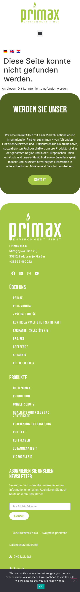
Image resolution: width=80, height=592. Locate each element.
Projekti (19, 339)
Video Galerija (23, 363)
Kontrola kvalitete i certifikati (37, 322)
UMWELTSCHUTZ (24, 404)
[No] (74, 580)
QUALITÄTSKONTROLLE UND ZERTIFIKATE (31, 414)
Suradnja (19, 355)
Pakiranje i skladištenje (30, 330)
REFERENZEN (21, 440)
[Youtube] (37, 273)
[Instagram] (29, 273)
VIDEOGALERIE (22, 457)
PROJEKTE (19, 432)
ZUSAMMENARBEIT (25, 448)
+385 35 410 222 (20, 261)
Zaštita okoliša (24, 314)
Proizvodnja (22, 306)
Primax (18, 298)
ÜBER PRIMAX (21, 388)
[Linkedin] (21, 273)
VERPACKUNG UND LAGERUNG (32, 424)
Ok (41, 586)
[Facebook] (13, 273)
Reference (20, 347)
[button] (40, 33)
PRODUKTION (21, 396)
